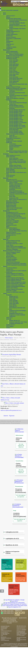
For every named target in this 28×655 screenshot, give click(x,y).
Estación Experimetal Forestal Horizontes (16, 265)
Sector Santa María (14, 64)
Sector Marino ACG (11, 97)
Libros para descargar (11, 209)
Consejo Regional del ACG (13, 31)
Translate (22, 2)
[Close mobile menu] (0, 8)
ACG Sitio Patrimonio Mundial (17, 23)
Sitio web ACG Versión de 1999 (21, 638)
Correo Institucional (5, 640)
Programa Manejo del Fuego (13, 87)
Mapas (7, 226)
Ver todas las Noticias (11, 267)
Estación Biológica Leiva (15, 118)
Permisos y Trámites (11, 253)
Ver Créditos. (22, 635)
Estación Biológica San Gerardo (17, 125)
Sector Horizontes (13, 77)
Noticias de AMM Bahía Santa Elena (15, 292)
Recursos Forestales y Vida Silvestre (12, 250)
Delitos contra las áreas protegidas (14, 246)
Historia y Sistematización (15, 183)
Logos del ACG (10, 44)
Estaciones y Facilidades (12, 222)
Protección (5, 239)
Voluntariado (9, 48)
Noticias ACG (9, 269)
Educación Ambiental (11, 201)
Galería (11, 149)
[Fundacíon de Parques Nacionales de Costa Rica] (14, 604)
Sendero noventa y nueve (15, 166)
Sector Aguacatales (14, 81)
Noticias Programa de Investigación (15, 277)
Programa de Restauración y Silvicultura (16, 88)
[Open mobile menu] (0, 7)
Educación (5, 178)
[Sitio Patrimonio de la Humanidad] (14, 602)
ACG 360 (8, 319)
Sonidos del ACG (10, 324)
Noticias (8, 42)
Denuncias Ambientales (12, 249)
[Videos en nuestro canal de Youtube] (19, 4)
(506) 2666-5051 (5, 633)
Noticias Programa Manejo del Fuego (15, 279)
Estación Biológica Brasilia (16, 132)
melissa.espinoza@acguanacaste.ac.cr (11, 410)
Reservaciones (12, 101)
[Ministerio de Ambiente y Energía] (14, 600)
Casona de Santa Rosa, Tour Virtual (18, 322)
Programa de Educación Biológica (14, 55)
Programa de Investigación (12, 57)
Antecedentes (12, 144)
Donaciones (12, 189)
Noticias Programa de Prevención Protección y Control (14, 290)
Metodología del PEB (14, 186)
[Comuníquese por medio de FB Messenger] (27, 4)
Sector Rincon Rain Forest (15, 78)
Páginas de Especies (11, 206)
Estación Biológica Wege (15, 131)
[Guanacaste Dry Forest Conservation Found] (14, 605)
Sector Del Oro (13, 82)
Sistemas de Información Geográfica (15, 134)
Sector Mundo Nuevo (14, 79)
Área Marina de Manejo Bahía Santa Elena (16, 151)
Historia (8, 17)
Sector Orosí (12, 70)
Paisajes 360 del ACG (14, 320)
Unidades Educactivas (14, 185)
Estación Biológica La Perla (16, 119)
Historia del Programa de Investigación (15, 213)
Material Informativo (14, 146)
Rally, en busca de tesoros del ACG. (18, 199)
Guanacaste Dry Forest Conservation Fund (21, 632)
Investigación (6, 210)
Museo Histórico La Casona (16, 159)
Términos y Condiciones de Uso (10, 643)
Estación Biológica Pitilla (15, 114)
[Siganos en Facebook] (14, 4)
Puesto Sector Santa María (15, 128)
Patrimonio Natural (11, 260)
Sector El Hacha (13, 71)
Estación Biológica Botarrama (16, 115)
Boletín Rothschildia (11, 205)
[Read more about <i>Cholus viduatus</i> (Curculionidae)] (21, 457)
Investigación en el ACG (12, 212)
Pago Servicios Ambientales (13, 262)
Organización (9, 30)
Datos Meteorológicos (11, 228)
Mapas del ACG (13, 136)
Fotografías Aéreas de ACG (16, 313)
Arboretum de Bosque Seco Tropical (18, 95)
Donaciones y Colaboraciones (13, 38)
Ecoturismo (6, 154)
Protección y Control (11, 257)
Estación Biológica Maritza (16, 111)
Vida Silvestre (9, 255)
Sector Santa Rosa (13, 60)
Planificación (9, 35)
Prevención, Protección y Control (14, 243)
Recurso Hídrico (10, 256)
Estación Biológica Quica (15, 124)
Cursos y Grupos (10, 219)
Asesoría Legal (10, 32)
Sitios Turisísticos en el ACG (13, 155)
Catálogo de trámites (11, 47)
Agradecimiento (23, 617)
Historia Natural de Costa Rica (13, 233)
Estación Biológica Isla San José (17, 109)
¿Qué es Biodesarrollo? (12, 51)
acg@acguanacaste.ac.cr (6, 630)
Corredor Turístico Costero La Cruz (18, 152)
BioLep (8, 236)
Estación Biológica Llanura (16, 121)
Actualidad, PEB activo (15, 188)
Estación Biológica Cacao (15, 112)
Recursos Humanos (11, 37)
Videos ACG (9, 317)
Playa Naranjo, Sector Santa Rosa (17, 161)
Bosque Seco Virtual (11, 203)
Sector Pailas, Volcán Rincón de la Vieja (16, 168)
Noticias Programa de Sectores (13, 280)
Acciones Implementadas (15, 145)
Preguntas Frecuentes (11, 225)
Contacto (8, 45)
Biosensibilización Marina (12, 202)
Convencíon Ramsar (14, 24)
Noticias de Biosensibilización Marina (15, 286)
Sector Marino (9, 176)
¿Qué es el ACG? (10, 15)
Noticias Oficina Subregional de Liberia (16, 282)
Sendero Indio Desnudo (15, 165)
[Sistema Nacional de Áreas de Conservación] (14, 601)
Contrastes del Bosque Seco (16, 323)
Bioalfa (8, 238)
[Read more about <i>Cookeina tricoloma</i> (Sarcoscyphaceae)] (19, 507)
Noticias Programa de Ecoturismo (14, 273)
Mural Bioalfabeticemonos (15, 191)
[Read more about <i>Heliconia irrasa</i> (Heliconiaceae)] (21, 432)
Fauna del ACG (13, 306)
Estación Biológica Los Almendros (17, 122)
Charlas (8, 327)
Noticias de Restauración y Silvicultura (15, 283)
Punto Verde (12, 196)
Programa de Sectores (11, 58)
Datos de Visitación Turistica (16, 54)
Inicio (4, 13)
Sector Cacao (12, 68)
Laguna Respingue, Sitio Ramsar (17, 28)
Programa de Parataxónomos (13, 215)
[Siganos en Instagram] (22, 4)
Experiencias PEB (13, 198)
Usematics (24, 629)
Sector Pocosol (13, 67)
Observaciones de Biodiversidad (14, 208)
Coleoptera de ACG (11, 235)
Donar (7, 40)
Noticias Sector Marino (12, 287)
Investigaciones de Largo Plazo (14, 216)
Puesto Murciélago (14, 129)
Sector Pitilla (12, 75)
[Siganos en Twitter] (16, 4)
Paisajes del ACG (13, 296)
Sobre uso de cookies (22, 643)
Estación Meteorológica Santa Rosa (18, 230)
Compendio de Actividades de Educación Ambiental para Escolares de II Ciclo (18, 194)
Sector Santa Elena (14, 74)
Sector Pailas (12, 62)
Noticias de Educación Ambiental (14, 285)
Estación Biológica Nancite (16, 105)
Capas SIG (12, 135)
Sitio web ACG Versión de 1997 (21, 640)
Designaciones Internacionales (13, 18)
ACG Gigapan (9, 326)
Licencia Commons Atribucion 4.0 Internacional (18, 646)
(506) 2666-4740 (4, 635)
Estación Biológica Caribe (15, 116)
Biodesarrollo (6, 50)
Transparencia (9, 41)
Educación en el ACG (11, 179)
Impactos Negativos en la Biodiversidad (16, 248)
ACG (4, 14)
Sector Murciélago (13, 65)
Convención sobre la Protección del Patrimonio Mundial (18, 20)
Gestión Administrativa (12, 34)
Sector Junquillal (13, 61)
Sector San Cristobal (14, 72)
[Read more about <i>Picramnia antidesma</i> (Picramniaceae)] (20, 483)
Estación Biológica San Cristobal (17, 126)
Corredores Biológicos (11, 259)
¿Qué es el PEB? (13, 182)
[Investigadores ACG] (14, 607)
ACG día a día (12, 312)
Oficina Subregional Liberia (13, 252)
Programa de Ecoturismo (12, 52)
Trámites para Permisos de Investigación (16, 218)
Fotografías (9, 295)
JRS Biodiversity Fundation (22, 634)
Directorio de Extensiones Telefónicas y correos (6, 638)
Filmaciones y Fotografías (12, 220)
